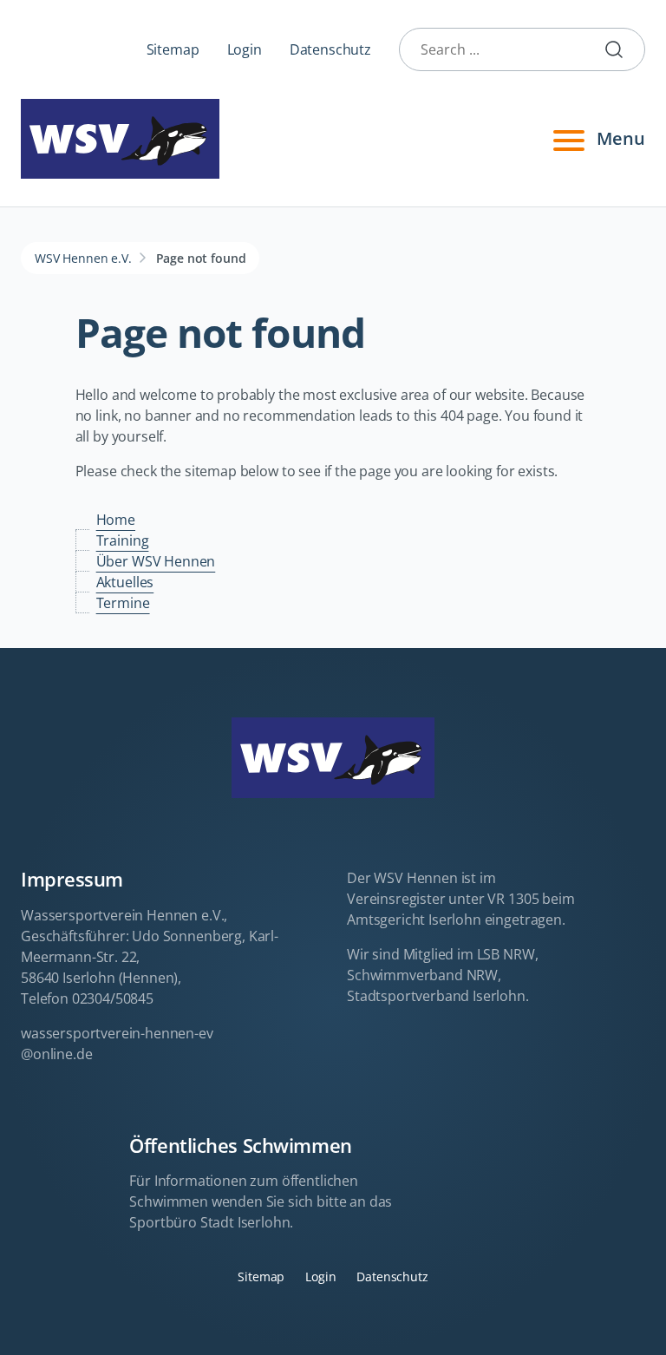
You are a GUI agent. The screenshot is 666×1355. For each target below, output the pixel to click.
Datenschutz (330, 49)
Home (115, 519)
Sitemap (173, 49)
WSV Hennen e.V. (83, 258)
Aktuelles (125, 582)
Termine (123, 602)
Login (244, 49)
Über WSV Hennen (156, 561)
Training (122, 540)
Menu (621, 138)
